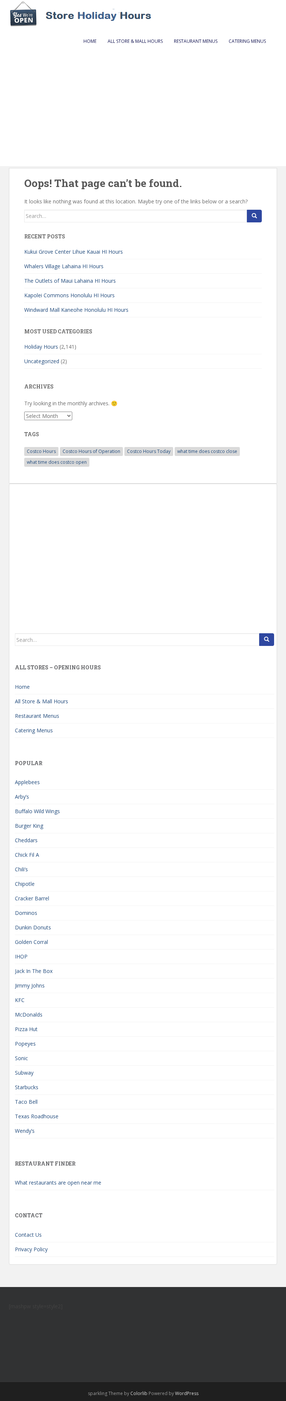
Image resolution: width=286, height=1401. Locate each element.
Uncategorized (41, 361)
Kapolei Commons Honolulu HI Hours (69, 295)
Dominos (26, 912)
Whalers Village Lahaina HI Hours (64, 266)
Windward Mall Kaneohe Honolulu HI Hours (76, 309)
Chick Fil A (27, 854)
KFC (20, 1000)
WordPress (186, 1393)
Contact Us (28, 1234)
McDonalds (28, 1014)
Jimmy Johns (30, 985)
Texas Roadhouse (36, 1116)
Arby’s (22, 796)
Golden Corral (31, 941)
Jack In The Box (34, 970)
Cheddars (26, 840)
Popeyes (25, 1043)
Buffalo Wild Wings (37, 811)
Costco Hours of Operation (91, 451)
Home (89, 41)
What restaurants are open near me (58, 1182)
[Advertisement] (143, 110)
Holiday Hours (41, 346)
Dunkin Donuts (33, 927)
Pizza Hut (26, 1029)
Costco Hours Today (149, 451)
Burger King (29, 825)
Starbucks (26, 1087)
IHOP (21, 956)
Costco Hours (41, 451)
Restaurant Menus (195, 41)
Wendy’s (25, 1130)
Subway (24, 1072)
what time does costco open (57, 462)
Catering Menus (247, 41)
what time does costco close (207, 451)
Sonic (21, 1058)
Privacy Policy (31, 1249)
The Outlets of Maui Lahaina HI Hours (70, 280)
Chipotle (25, 883)
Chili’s (21, 869)
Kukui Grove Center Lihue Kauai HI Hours (73, 251)
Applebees (27, 782)
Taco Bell (26, 1101)
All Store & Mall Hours (135, 41)
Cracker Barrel (32, 898)
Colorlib (138, 1393)
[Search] (254, 216)
